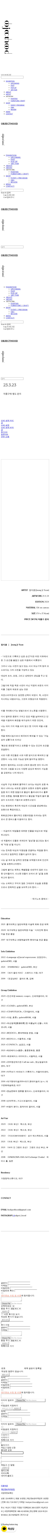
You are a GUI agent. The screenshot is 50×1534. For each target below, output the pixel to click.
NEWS (8, 112)
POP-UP (13, 88)
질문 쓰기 (5, 1374)
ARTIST (8, 94)
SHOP (8, 103)
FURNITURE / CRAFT (18, 101)
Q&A (12, 107)
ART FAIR (14, 90)
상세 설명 (5, 425)
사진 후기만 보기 (12, 1314)
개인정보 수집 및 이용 (11, 1295)
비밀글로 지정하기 (9, 1405)
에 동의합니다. (18, 1295)
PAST (12, 85)
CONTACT (9, 114)
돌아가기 (5, 1432)
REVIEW (13, 109)
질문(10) (4, 434)
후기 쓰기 (5, 1320)
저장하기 (5, 1311)
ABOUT (8, 92)
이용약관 (4, 1485)
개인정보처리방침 (8, 1489)
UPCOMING (15, 83)
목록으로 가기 (6, 1408)
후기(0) (4, 432)
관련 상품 (5, 437)
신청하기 (5, 1468)
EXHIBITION (10, 81)
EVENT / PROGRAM (17, 105)
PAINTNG (14, 98)
